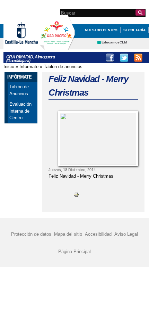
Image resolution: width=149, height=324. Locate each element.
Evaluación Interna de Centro (20, 111)
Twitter (124, 58)
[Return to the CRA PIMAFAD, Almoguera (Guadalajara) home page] (57, 46)
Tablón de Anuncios (19, 90)
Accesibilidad (98, 234)
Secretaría (134, 30)
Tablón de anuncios (63, 66)
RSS (138, 58)
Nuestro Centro (101, 30)
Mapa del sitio (68, 234)
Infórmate (28, 66)
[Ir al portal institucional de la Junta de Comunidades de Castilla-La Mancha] (29, 46)
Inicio (8, 66)
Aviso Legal (126, 234)
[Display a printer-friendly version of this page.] (76, 194)
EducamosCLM (114, 42)
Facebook (110, 58)
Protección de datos (31, 234)
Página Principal (74, 251)
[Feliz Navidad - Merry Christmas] (98, 138)
